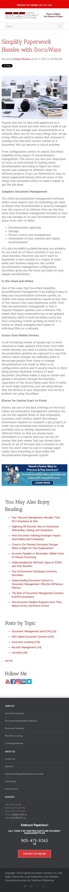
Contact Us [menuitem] (10, 759)
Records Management (26, 647)
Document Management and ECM (34, 631)
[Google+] (36, 886)
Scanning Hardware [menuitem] (14, 743)
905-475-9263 (45, 5)
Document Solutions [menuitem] (14, 728)
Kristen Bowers (22, 59)
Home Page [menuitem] (10, 781)
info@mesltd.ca (18, 814)
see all (9, 660)
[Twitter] (24, 886)
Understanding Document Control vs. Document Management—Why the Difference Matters (37, 584)
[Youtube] (30, 886)
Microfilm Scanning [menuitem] (14, 735)
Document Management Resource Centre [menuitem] (24, 774)
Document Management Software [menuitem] (21, 720)
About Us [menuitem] (10, 752)
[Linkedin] (42, 886)
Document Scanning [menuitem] (14, 713)
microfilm (19, 652)
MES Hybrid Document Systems (33, 636)
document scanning (26, 642)
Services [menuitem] (10, 706)
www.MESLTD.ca (18, 817)
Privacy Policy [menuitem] (11, 788)
